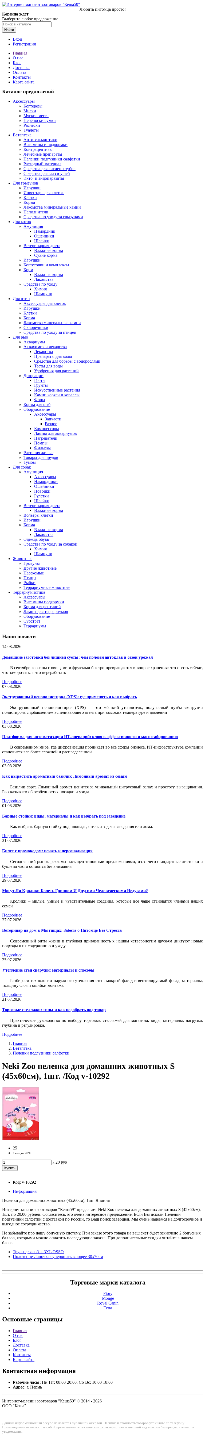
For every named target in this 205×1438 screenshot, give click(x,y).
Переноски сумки (39, 120)
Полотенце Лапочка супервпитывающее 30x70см (58, 1256)
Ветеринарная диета (41, 245)
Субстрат (31, 621)
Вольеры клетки (38, 515)
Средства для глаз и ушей (46, 173)
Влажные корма (48, 250)
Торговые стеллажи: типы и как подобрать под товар (54, 1009)
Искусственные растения (57, 390)
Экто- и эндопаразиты (43, 178)
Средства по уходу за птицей (49, 332)
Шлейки (41, 241)
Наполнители (35, 212)
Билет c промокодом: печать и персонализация (47, 851)
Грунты (41, 385)
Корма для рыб (36, 404)
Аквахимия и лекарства (45, 346)
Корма (29, 202)
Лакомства (43, 279)
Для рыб (20, 337)
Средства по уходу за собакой (50, 544)
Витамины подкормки (43, 602)
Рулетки (41, 496)
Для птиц (21, 298)
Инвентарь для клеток (43, 192)
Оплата (19, 72)
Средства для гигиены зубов (49, 168)
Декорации (33, 375)
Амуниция (33, 226)
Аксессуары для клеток (44, 303)
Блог (17, 62)
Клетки (30, 197)
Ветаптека (22, 135)
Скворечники (35, 327)
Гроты (39, 380)
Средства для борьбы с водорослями (67, 361)
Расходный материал (42, 164)
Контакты (22, 77)
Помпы (41, 443)
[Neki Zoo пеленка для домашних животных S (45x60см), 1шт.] (20, 1139)
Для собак (22, 467)
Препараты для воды (53, 356)
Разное (51, 423)
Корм (28, 269)
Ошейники (44, 236)
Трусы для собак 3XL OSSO (38, 1251)
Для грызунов (25, 183)
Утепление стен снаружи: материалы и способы (48, 970)
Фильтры (42, 448)
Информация (25, 1191)
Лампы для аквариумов (55, 433)
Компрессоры (46, 428)
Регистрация (24, 44)
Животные (22, 558)
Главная (20, 53)
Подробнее (12, 681)
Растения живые (38, 452)
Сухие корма (45, 255)
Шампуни (43, 294)
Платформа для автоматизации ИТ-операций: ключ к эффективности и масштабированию (90, 736)
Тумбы (29, 462)
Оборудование (36, 409)
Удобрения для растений (56, 371)
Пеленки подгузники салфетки (51, 159)
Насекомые (33, 573)
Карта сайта (23, 82)
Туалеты (31, 130)
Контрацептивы (38, 149)
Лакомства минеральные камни (52, 207)
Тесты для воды (48, 366)
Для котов (22, 221)
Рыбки (29, 582)
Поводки (42, 491)
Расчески (31, 125)
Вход (17, 39)
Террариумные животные (46, 587)
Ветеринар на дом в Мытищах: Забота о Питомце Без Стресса (62, 930)
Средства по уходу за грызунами (53, 216)
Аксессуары (24, 101)
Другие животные (40, 568)
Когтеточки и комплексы (46, 265)
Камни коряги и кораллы (57, 395)
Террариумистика (29, 592)
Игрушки (32, 188)
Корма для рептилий (42, 606)
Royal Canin (108, 1303)
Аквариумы (34, 342)
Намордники (46, 481)
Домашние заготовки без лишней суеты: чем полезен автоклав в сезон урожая (77, 657)
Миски (29, 111)
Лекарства (43, 351)
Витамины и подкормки (45, 144)
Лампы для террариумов (45, 611)
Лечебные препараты (42, 154)
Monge (108, 1298)
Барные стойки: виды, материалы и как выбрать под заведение (63, 816)
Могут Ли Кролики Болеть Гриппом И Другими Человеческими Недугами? (75, 890)
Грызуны (31, 563)
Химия (40, 289)
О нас (18, 58)
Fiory (107, 1293)
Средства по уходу (40, 284)
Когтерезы (32, 106)
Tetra (108, 1308)
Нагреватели (45, 438)
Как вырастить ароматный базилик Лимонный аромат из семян (64, 776)
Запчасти (53, 419)
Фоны (39, 399)
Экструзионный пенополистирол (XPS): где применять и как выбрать (69, 697)
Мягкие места (36, 115)
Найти (9, 30)
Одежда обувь (36, 539)
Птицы (29, 578)
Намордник (44, 231)
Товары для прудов (40, 457)
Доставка (21, 67)
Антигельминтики (40, 139)
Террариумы (34, 626)
